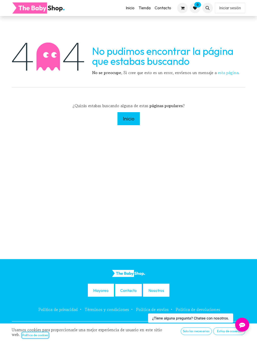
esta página (228, 73)
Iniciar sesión (230, 7)
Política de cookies (35, 335)
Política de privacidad (58, 309)
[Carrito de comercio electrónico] (182, 8)
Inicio (129, 118)
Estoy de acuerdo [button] (229, 331)
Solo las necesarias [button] (196, 331)
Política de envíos (152, 309)
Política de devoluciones (198, 309)
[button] (207, 8)
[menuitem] (130, 8)
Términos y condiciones (107, 309)
